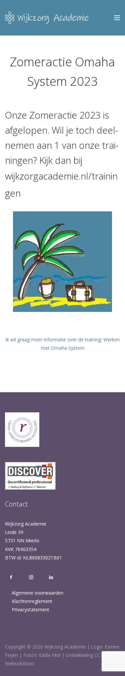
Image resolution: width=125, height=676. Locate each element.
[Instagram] (31, 577)
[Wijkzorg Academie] (47, 17)
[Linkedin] (49, 577)
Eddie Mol (49, 655)
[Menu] (117, 17)
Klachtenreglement (32, 601)
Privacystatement (30, 609)
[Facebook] (11, 577)
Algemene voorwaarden (37, 593)
